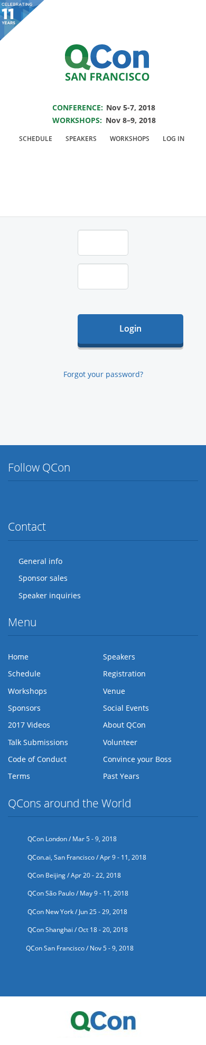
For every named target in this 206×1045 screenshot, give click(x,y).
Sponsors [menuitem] (24, 708)
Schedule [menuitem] (35, 138)
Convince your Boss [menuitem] (137, 759)
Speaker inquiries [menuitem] (49, 595)
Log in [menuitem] (173, 138)
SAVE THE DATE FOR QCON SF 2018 (103, 93)
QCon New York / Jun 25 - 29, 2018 (76, 911)
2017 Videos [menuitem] (29, 725)
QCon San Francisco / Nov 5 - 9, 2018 (80, 948)
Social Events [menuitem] (126, 708)
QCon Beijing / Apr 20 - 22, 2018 (73, 875)
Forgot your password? (103, 374)
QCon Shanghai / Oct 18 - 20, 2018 (77, 929)
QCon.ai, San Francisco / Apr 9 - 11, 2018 (86, 857)
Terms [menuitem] (19, 776)
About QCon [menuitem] (124, 725)
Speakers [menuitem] (81, 138)
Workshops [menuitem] (129, 138)
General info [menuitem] (40, 561)
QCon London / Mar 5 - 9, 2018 (71, 838)
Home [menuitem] (18, 657)
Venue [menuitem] (114, 691)
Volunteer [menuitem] (120, 742)
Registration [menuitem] (124, 674)
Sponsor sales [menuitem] (43, 578)
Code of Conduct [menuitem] (37, 759)
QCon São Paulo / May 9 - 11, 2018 (77, 893)
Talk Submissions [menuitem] (38, 742)
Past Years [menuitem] (121, 776)
